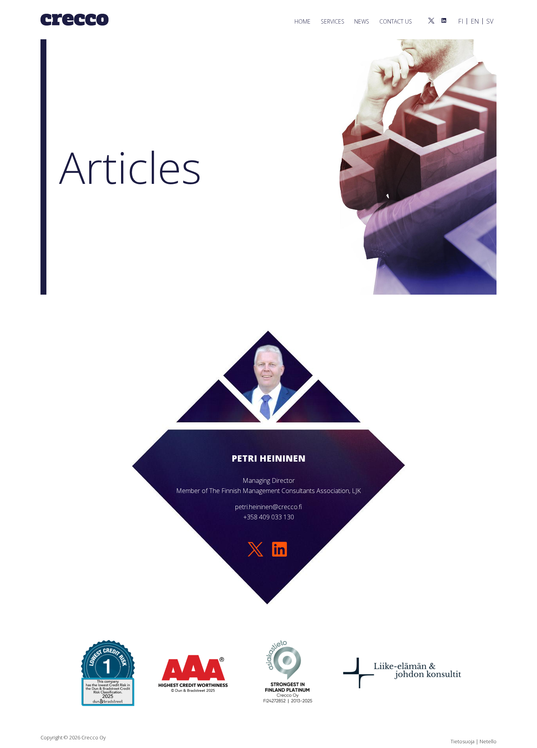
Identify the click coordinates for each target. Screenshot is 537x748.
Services (332, 21)
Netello (488, 741)
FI (460, 21)
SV (489, 21)
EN (475, 21)
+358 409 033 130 (268, 517)
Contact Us (395, 21)
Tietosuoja (462, 741)
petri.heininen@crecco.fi (268, 506)
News (361, 21)
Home (302, 21)
